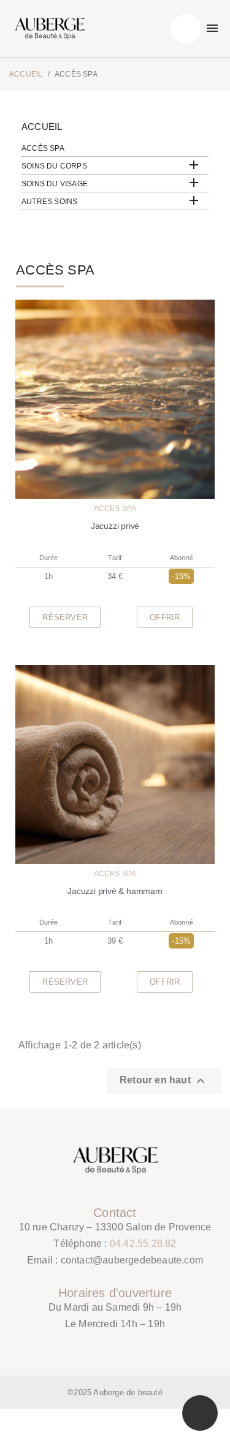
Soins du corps (54, 166)
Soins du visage (54, 184)
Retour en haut (164, 1081)
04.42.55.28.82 (143, 1243)
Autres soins (49, 201)
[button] (65, 617)
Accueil (41, 126)
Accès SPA (42, 148)
